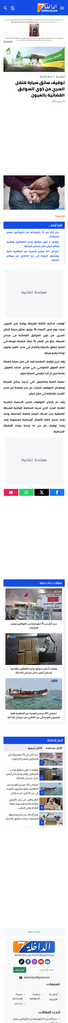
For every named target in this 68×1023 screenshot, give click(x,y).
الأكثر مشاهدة (54, 748)
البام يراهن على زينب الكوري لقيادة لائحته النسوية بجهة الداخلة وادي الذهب (23, 803)
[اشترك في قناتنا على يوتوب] (41, 961)
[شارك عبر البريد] (11, 492)
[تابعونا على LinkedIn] (47, 961)
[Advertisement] (34, 139)
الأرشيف (53, 999)
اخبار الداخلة (46, 76)
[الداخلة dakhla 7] (34, 947)
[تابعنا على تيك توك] (21, 961)
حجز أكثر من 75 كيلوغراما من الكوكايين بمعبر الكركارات (32, 234)
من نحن (18, 1003)
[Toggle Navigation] (63, 7)
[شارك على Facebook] (57, 492)
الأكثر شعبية (35, 748)
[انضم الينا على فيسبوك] (28, 961)
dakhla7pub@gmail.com (37, 977)
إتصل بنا (53, 994)
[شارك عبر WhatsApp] (26, 492)
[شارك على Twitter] (41, 492)
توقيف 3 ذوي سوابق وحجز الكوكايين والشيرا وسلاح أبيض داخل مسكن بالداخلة (32, 244)
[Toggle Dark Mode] (12, 7)
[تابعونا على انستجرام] (34, 961)
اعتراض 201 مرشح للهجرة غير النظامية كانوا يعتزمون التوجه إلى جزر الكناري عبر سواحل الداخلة (32, 255)
